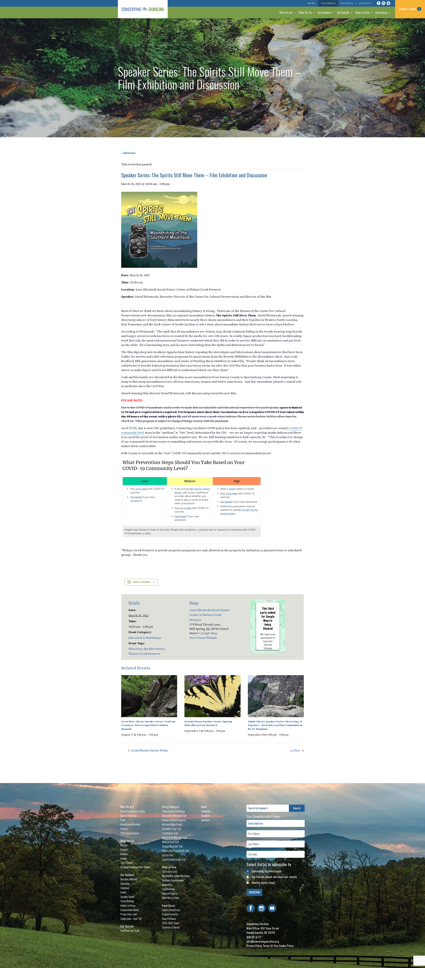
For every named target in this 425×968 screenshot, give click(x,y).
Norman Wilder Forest (172, 824)
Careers (124, 829)
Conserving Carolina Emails (267, 871)
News (312, 3)
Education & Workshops (144, 638)
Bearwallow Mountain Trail (174, 816)
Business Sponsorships (173, 880)
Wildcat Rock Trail (170, 842)
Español (347, 3)
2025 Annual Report (129, 833)
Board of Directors (128, 816)
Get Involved (324, 12)
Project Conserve (170, 914)
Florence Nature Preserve (174, 820)
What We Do (305, 12)
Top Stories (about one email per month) (274, 877)
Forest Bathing (127, 901)
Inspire (123, 858)
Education (135, 649)
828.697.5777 (254, 937)
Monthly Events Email (263, 883)
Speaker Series (154, 649)
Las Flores (295, 750)
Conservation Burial (129, 910)
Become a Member (129, 879)
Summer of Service (171, 927)
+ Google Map (207, 633)
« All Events (128, 153)
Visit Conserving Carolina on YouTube (388, 3)
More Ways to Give (170, 898)
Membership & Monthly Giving (176, 876)
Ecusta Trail (167, 855)
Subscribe (125, 884)
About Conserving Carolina (132, 811)
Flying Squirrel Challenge (173, 811)
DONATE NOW (407, 9)
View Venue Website (203, 638)
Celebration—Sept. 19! (130, 919)
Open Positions (169, 919)
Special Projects (169, 893)
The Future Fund (169, 872)
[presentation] (149, 696)
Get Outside (343, 12)
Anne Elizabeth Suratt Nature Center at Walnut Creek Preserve (209, 615)
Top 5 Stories (126, 863)
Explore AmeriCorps (171, 910)
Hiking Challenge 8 (170, 807)
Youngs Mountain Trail (172, 846)
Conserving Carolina (143, 9)
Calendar (328, 3)
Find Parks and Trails (129, 931)
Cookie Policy (286, 946)
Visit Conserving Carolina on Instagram (383, 3)
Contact (365, 3)
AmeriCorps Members (130, 824)
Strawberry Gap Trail (171, 829)
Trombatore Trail (169, 833)
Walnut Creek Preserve (144, 654)
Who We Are (286, 12)
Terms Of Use (270, 946)
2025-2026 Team (170, 923)
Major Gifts (167, 885)
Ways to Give (362, 12)
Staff (122, 820)
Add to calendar (142, 582)
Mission (124, 845)
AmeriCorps (381, 12)
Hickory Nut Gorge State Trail (175, 851)
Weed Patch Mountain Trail (174, 838)
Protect (124, 850)
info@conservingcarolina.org (263, 941)
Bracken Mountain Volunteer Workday (149, 750)
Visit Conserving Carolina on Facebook (378, 3)
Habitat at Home (127, 906)
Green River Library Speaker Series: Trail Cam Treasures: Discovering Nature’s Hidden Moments (148, 725)
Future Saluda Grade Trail (173, 859)
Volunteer (124, 888)
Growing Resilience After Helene (135, 867)
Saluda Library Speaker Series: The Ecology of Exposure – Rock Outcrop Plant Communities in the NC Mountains (275, 725)
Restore (124, 854)
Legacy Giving (168, 889)
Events (123, 892)
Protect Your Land (128, 914)
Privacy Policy (254, 946)
